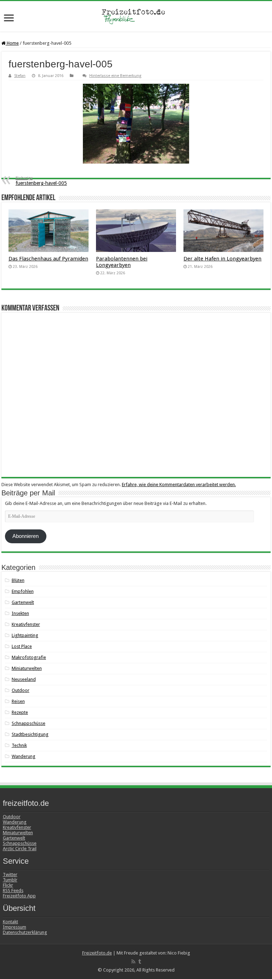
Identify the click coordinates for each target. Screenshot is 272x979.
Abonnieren (25, 536)
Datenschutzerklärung (25, 932)
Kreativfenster (26, 624)
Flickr (8, 885)
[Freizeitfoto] (136, 16)
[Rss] (133, 961)
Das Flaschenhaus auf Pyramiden (48, 258)
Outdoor (20, 690)
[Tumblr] (139, 961)
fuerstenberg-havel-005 (41, 181)
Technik (19, 745)
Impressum (14, 927)
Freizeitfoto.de (97, 953)
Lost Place (22, 646)
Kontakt (10, 921)
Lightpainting (25, 635)
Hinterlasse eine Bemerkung (115, 75)
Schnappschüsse (28, 723)
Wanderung (23, 756)
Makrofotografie (29, 657)
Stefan (20, 75)
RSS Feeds (13, 890)
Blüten (18, 580)
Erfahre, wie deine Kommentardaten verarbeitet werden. (179, 484)
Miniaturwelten (27, 668)
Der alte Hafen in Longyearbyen (222, 258)
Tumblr (10, 879)
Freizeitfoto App (19, 895)
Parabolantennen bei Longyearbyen (121, 261)
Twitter (10, 874)
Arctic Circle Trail (19, 848)
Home (12, 43)
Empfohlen (23, 591)
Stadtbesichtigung (30, 734)
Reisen (18, 701)
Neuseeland (24, 679)
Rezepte (20, 712)
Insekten (20, 613)
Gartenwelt (23, 602)
